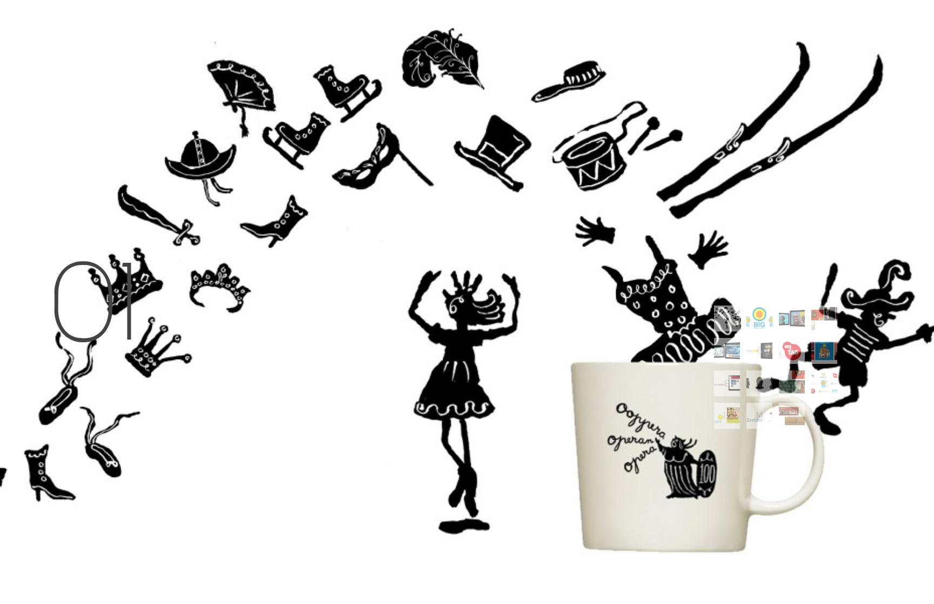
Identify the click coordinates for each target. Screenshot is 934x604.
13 (727, 415)
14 (759, 415)
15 (792, 415)
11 (792, 383)
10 (760, 383)
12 (824, 383)
